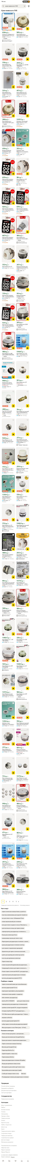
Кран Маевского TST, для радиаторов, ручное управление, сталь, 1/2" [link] (22, 864)
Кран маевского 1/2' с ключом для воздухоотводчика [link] (22, 497)
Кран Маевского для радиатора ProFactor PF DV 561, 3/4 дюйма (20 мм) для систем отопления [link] (23, 440)
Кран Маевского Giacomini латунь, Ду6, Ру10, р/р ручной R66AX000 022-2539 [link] (22, 238)
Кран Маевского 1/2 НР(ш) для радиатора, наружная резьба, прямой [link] (7, 526)
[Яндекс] (13, 1157)
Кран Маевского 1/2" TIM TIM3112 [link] (22, 666)
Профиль (28, 1161)
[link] (14, 911)
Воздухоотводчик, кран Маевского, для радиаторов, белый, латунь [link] (22, 469)
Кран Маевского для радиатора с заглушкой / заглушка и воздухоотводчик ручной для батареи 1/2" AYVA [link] (22, 778)
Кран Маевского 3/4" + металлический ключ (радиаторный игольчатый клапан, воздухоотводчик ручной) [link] (8, 469)
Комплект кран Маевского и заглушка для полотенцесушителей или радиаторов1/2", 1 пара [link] (22, 151)
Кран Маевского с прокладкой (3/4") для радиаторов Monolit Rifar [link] (22, 35)
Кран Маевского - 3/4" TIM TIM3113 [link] (7, 640)
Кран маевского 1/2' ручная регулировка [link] (22, 93)
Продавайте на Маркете (7, 1088)
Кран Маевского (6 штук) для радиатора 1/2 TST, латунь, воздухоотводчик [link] (7, 440)
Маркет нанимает (5, 1150)
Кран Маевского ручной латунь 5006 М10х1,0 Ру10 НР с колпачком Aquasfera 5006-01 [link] (23, 412)
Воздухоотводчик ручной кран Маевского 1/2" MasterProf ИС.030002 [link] (23, 611)
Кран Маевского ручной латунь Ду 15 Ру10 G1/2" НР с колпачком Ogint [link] (8, 583)
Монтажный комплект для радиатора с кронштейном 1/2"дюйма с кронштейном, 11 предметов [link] (7, 555)
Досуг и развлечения (6, 1105)
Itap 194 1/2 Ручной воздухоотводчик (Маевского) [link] (7, 412)
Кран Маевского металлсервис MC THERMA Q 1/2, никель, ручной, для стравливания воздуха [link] (8, 65)
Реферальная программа (7, 1099)
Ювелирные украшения (7, 1142)
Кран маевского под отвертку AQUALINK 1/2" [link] (7, 778)
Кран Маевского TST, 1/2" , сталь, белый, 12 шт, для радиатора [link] (22, 354)
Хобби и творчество (6, 1124)
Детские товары (5, 1140)
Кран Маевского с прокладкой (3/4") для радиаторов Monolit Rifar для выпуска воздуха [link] (7, 122)
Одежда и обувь (5, 1116)
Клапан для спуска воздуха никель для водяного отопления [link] (7, 383)
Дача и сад (4, 1127)
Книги (2, 1129)
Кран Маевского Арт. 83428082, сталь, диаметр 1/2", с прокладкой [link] (22, 555)
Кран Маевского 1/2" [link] (22, 382)
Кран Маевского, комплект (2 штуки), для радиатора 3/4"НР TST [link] (8, 864)
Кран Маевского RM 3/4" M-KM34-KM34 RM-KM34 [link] (8, 354)
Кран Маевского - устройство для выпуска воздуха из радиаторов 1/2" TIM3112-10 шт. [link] (7, 806)
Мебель (3, 1107)
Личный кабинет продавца (8, 1086)
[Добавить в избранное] (13, 14)
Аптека (3, 1120)
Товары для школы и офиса (8, 1131)
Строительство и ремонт (7, 1137)
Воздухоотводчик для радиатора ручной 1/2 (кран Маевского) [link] (22, 267)
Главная (3, 1161)
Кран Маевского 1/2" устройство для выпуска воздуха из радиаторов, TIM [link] (22, 180)
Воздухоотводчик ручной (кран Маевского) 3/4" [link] (6, 611)
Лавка (9, 1161)
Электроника (4, 1114)
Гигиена (3, 1111)
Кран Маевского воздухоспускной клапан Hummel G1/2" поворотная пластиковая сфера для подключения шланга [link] (8, 93)
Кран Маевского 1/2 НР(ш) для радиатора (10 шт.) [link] (7, 892)
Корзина (22, 1161)
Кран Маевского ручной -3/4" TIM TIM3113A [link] (23, 526)
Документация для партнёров (8, 1090)
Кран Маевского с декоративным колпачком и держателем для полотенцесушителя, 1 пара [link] (7, 497)
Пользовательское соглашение (9, 1145)
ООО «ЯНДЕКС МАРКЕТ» (11, 1155)
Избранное (15, 1161)
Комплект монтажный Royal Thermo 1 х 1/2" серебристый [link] (22, 122)
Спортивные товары (6, 1133)
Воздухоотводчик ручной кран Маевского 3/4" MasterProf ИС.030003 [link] (23, 806)
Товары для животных (6, 1135)
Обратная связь (5, 1147)
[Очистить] (25, 6)
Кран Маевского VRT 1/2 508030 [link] (22, 640)
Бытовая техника (5, 1109)
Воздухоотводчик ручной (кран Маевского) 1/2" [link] (21, 296)
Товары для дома (5, 1118)
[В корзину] (13, 29)
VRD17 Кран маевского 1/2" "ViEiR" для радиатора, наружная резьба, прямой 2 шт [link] (22, 836)
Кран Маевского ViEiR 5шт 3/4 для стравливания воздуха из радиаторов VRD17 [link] (22, 325)
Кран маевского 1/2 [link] (7, 266)
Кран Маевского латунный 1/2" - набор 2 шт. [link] (22, 583)
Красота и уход (5, 1122)
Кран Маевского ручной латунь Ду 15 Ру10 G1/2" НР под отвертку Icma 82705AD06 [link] (23, 724)
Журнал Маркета (5, 1152)
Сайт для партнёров (6, 1092)
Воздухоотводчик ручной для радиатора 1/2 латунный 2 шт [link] (22, 750)
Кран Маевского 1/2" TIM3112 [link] (7, 835)
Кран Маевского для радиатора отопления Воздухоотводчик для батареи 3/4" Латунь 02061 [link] (7, 694)
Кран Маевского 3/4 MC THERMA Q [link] (22, 65)
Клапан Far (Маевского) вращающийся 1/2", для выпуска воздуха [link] (8, 35)
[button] (29, 6)
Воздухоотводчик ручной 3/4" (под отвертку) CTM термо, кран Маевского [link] (7, 151)
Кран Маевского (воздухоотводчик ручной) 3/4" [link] (6, 750)
